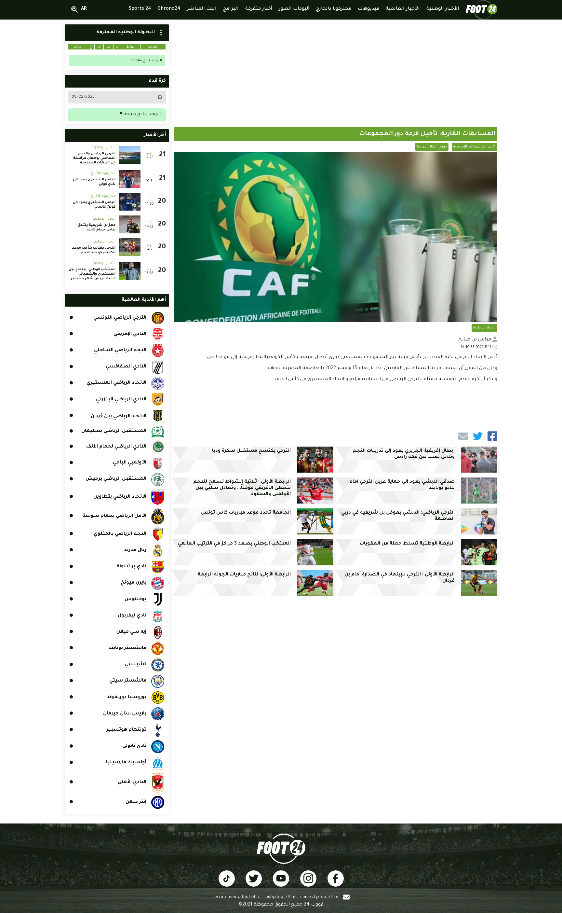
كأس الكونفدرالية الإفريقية (474, 147)
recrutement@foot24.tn (237, 897)
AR (84, 9)
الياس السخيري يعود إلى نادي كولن (94, 182)
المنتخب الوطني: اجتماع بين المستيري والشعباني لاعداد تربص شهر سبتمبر (92, 274)
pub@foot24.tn (280, 897)
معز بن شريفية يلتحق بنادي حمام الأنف (96, 227)
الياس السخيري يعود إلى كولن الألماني (94, 205)
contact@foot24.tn (319, 897)
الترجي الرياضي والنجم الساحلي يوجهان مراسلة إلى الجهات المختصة (94, 158)
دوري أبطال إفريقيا (432, 147)
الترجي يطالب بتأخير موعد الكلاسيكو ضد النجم (93, 250)
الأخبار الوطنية (484, 328)
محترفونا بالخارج (102, 173)
